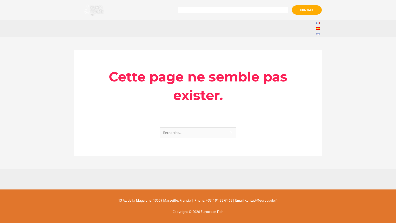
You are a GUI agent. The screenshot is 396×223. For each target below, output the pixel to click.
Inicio (186, 10)
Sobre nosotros (208, 10)
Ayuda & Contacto (270, 10)
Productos (239, 10)
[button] (307, 10)
